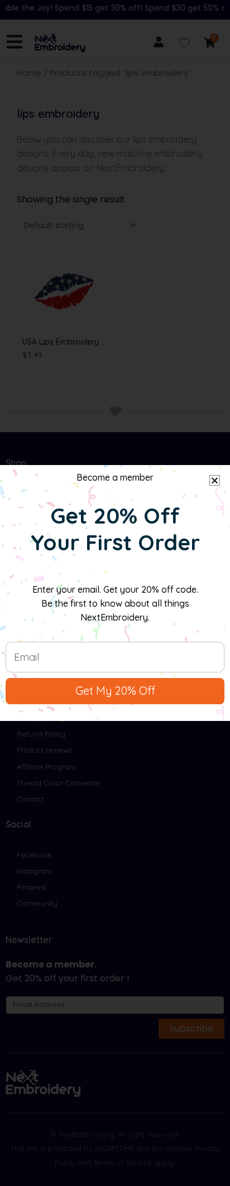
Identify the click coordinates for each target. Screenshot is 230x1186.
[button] (214, 480)
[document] (115, 593)
